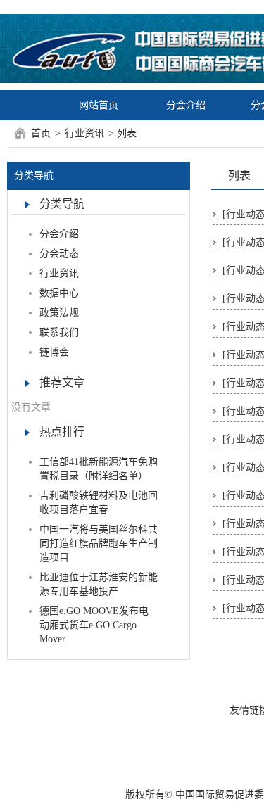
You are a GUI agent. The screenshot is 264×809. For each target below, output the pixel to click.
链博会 (54, 352)
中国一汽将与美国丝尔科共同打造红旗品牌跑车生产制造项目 (98, 543)
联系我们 (59, 332)
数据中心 (59, 293)
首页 (41, 133)
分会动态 (59, 253)
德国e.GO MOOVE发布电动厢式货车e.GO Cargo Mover (94, 625)
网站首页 (98, 105)
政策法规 (59, 312)
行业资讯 (84, 133)
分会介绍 (186, 105)
